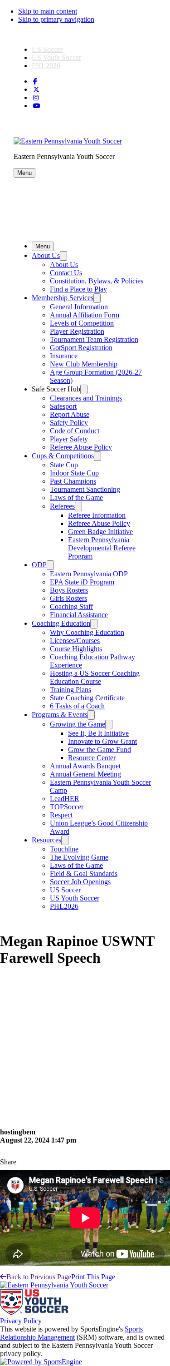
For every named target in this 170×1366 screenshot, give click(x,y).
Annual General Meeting (85, 774)
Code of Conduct (74, 431)
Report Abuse (69, 414)
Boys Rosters (69, 590)
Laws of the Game (76, 497)
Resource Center (92, 758)
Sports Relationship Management (71, 1333)
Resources (46, 840)
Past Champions (73, 481)
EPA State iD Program (82, 582)
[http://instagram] (36, 97)
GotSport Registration (81, 347)
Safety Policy (69, 422)
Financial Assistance (79, 615)
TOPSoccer (66, 807)
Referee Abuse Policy (81, 447)
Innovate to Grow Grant (102, 741)
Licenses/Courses (75, 640)
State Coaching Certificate (87, 698)
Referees (62, 506)
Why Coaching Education (87, 632)
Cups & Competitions (63, 456)
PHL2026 (46, 65)
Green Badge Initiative (100, 531)
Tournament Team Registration (94, 339)
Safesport (63, 406)
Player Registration (77, 331)
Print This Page (93, 1277)
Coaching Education (61, 623)
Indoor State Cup (74, 473)
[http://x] (36, 89)
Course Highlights (76, 649)
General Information (79, 307)
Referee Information (97, 515)
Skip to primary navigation (56, 19)
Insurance (64, 356)
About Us (46, 255)
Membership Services (62, 298)
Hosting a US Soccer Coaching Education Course (95, 677)
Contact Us (66, 273)
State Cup (64, 465)
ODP (39, 565)
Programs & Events (59, 714)
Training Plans (70, 689)
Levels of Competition (82, 323)
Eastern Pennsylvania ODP (89, 574)
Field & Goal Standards (83, 873)
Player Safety (69, 439)
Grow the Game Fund (99, 749)
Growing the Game (77, 724)
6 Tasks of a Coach (77, 706)
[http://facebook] (35, 81)
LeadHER (64, 798)
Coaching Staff (71, 606)
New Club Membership (83, 364)
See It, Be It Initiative (98, 733)
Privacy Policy (21, 1321)
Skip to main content (47, 11)
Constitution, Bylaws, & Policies (96, 281)
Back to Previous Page (38, 1277)
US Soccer (47, 49)
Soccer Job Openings (80, 882)
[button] (24, 173)
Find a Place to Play (78, 289)
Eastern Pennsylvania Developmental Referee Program (102, 548)
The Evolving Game (79, 857)
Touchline (64, 849)
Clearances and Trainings (86, 398)
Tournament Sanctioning (85, 489)
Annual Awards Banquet (85, 766)
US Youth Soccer (56, 57)
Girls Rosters (68, 598)
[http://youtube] (36, 106)
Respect (61, 815)
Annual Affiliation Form (84, 315)
